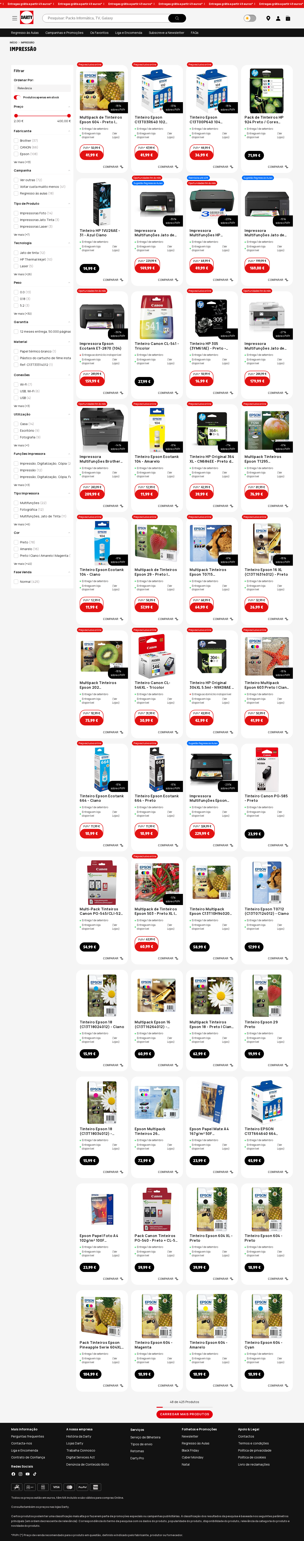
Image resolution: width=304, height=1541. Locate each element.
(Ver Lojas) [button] (116, 135)
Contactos (246, 1436)
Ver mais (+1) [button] (21, 446)
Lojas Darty (74, 1443)
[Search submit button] (177, 18)
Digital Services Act (80, 1457)
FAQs (195, 32)
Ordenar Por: (24, 80)
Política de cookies (252, 1457)
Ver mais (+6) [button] (22, 524)
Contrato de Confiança (28, 1457)
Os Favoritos (99, 32)
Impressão (27, 42)
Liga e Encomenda (128, 32)
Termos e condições (253, 1443)
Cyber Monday (192, 1457)
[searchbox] (114, 18)
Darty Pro (137, 1458)
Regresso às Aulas (25, 32)
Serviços (137, 1430)
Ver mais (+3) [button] (22, 406)
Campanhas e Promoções (64, 32)
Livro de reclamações (254, 1464)
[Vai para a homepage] (26, 18)
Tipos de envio (141, 1444)
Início (13, 42)
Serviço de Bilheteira (145, 1437)
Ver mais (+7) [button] (22, 235)
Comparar (110, 166)
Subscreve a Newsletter (166, 32)
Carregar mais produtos (184, 1414)
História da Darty (78, 1436)
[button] (288, 18)
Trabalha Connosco (80, 1450)
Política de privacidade (255, 1450)
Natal (186, 1464)
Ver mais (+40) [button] (23, 564)
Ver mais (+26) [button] (23, 274)
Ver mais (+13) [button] (22, 162)
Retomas (137, 1451)
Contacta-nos (21, 1443)
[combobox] (114, 18)
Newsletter (190, 1436)
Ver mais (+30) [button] (23, 314)
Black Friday (190, 1450)
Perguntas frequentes (27, 1436)
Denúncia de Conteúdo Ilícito (87, 1464)
